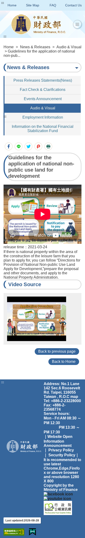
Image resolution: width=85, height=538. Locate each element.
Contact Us (73, 5)
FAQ (53, 5)
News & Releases (35, 47)
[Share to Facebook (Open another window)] (9, 146)
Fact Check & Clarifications (42, 90)
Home (12, 5)
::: (2, 2)
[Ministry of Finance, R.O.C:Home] (38, 24)
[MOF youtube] (57, 498)
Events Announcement (43, 99)
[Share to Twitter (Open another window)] (28, 146)
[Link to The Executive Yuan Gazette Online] (58, 508)
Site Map (32, 5)
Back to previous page (57, 351)
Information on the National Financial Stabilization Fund (42, 128)
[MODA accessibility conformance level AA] (14, 532)
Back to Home (64, 362)
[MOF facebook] (58, 494)
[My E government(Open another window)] (32, 532)
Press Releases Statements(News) (42, 80)
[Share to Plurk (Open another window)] (38, 146)
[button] (77, 24)
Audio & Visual (68, 47)
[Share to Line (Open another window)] (18, 146)
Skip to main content (17, 2)
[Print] (48, 146)
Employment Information (42, 117)
